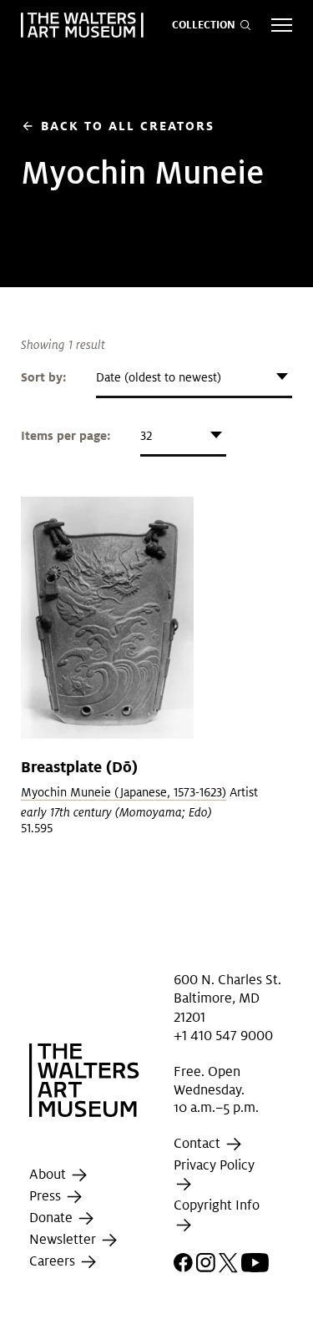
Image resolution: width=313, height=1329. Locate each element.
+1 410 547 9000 (223, 1035)
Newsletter (64, 1239)
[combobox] (194, 377)
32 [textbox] (146, 435)
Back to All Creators (118, 126)
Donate (52, 1217)
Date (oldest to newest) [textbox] (158, 377)
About (49, 1174)
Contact (199, 1143)
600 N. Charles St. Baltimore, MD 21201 (227, 998)
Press (46, 1196)
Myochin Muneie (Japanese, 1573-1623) (123, 792)
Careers (53, 1261)
